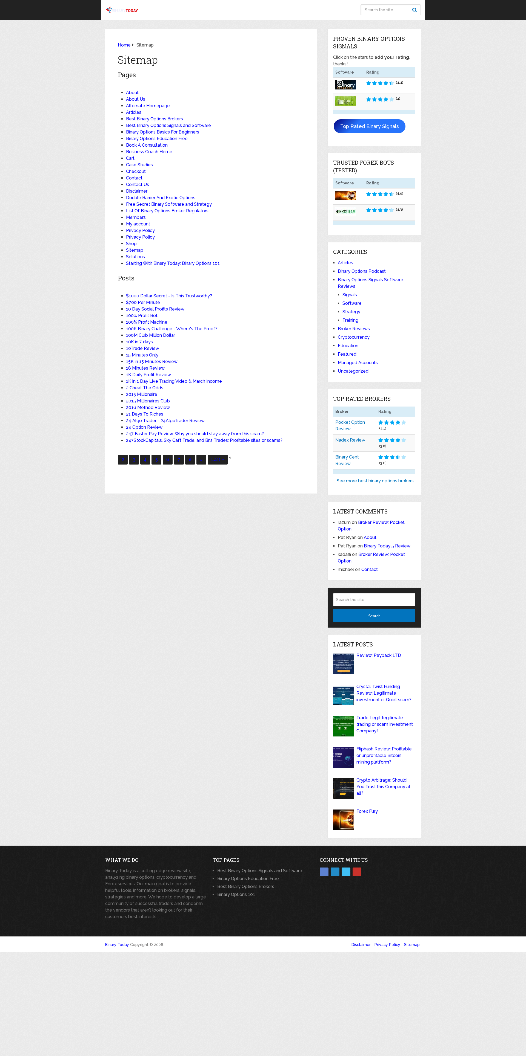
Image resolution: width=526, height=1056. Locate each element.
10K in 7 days (139, 341)
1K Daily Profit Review (148, 374)
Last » (217, 459)
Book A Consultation (147, 145)
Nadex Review (350, 440)
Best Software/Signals (210, 9)
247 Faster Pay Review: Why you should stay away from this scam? (195, 433)
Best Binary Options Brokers (154, 118)
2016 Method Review (148, 407)
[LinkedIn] (335, 872)
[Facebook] (324, 872)
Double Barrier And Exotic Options (160, 197)
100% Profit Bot (142, 315)
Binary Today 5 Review (387, 546)
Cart (130, 158)
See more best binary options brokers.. (376, 480)
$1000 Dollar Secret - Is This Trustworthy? (169, 295)
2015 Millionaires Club (148, 401)
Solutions (135, 256)
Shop (131, 243)
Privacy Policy (140, 230)
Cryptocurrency (354, 337)
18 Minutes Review (145, 368)
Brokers (264, 9)
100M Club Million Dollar (150, 335)
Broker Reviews (354, 328)
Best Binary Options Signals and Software (168, 125)
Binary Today (117, 944)
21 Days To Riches (144, 414)
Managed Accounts (358, 362)
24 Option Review (144, 427)
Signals (349, 294)
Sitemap (134, 250)
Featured (347, 354)
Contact (134, 178)
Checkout (136, 171)
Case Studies (139, 164)
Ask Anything (334, 9)
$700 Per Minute (143, 302)
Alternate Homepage (148, 105)
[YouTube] (357, 872)
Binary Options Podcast (362, 271)
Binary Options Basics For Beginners (162, 132)
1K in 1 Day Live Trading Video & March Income (174, 381)
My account (138, 224)
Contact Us (137, 184)
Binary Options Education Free (157, 138)
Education (348, 345)
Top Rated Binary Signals (369, 126)
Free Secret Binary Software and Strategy (169, 204)
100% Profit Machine (146, 322)
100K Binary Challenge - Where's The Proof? (172, 328)
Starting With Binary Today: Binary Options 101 (173, 263)
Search (415, 9)
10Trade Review (142, 348)
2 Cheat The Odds (144, 387)
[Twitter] (346, 872)
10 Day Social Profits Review (155, 309)
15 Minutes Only (142, 355)
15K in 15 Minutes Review (152, 361)
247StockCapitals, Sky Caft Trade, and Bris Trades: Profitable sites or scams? (204, 440)
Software (352, 303)
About (296, 9)
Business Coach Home (149, 151)
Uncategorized (353, 371)
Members (136, 217)
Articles (133, 112)
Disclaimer (136, 191)
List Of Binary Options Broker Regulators (167, 210)
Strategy (351, 311)
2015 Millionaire (141, 394)
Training (350, 320)
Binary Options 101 (236, 894)
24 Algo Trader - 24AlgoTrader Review (165, 420)
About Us (135, 99)
